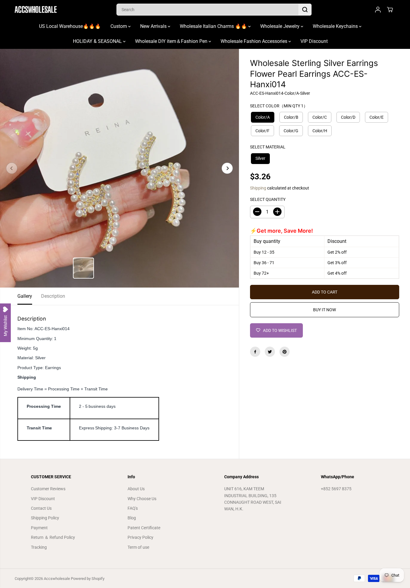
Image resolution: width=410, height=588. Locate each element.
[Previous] (11, 168)
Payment (39, 527)
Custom (119, 26)
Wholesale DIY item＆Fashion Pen (172, 41)
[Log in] (377, 9)
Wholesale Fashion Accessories (254, 41)
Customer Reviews (48, 488)
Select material (267, 147)
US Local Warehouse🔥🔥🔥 (70, 26)
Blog (132, 517)
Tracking (39, 547)
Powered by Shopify (87, 578)
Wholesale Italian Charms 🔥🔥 (214, 26)
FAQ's (133, 508)
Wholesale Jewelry (280, 26)
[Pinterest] (284, 352)
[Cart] (389, 9)
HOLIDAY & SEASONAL (98, 41)
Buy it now (324, 309)
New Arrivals (154, 26)
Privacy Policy (140, 537)
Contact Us (41, 508)
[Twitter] (270, 352)
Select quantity (267, 199)
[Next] (227, 168)
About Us (136, 488)
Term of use (138, 547)
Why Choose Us (142, 498)
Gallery (24, 296)
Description (53, 296)
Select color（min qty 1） (279, 105)
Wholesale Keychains (336, 26)
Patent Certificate (144, 527)
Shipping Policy (45, 517)
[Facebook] (255, 352)
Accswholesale (57, 578)
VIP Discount (314, 41)
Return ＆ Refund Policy (53, 537)
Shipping (258, 187)
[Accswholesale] (36, 9)
